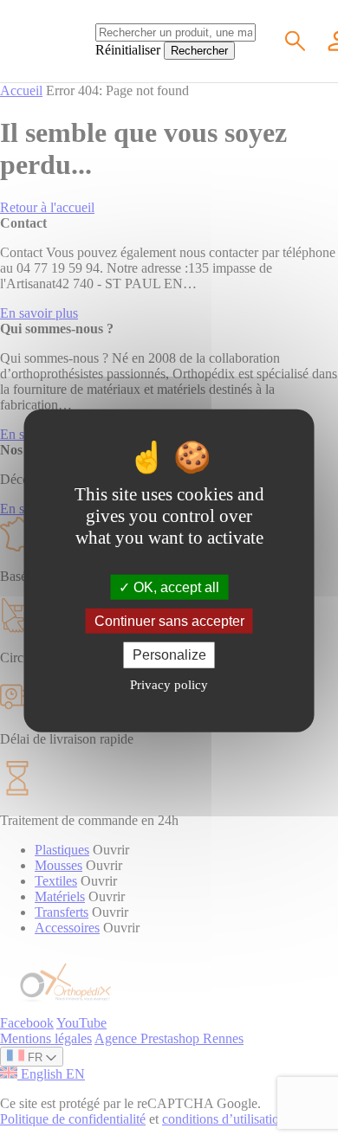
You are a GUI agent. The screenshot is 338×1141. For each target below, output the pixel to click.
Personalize (169, 655)
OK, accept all (174, 587)
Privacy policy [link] (169, 684)
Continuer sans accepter (169, 621)
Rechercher (199, 50)
